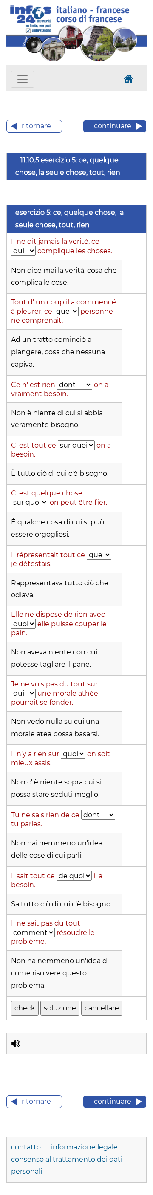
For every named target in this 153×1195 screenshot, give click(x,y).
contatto (26, 1147)
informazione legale (84, 1147)
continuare (112, 126)
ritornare (36, 126)
